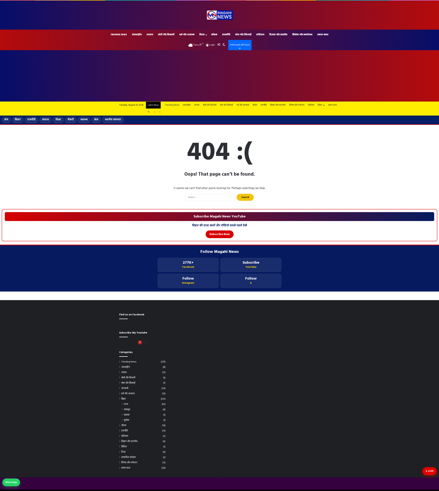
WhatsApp (11, 482)
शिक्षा (58, 120)
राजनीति (226, 34)
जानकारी (124, 388)
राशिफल (260, 34)
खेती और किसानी (166, 34)
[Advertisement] (219, 76)
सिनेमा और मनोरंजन (302, 34)
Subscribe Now (219, 234)
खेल (96, 120)
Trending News (119, 34)
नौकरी (71, 120)
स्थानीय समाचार (113, 120)
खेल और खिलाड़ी (243, 34)
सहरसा (126, 415)
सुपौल (126, 420)
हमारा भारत (322, 34)
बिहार (202, 34)
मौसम (214, 34)
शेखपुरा (127, 409)
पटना (126, 404)
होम (6, 120)
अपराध (149, 34)
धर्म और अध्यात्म (186, 34)
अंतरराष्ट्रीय (137, 34)
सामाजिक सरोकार (128, 457)
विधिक (124, 447)
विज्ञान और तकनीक (278, 34)
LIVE (431, 471)
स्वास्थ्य (84, 120)
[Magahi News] (219, 15)
